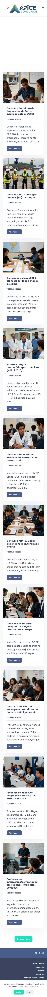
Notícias (40, 971)
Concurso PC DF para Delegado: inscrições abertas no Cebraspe (19, 626)
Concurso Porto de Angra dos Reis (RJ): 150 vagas (22, 196)
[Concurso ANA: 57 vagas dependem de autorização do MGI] (23, 520)
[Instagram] (36, 953)
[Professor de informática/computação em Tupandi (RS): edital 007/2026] (23, 858)
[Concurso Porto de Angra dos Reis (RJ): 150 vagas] (23, 173)
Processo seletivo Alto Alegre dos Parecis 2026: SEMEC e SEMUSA (21, 795)
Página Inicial (38, 964)
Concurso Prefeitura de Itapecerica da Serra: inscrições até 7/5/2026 (20, 111)
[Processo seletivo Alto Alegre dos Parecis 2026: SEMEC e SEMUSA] (23, 772)
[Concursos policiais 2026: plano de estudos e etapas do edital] (23, 257)
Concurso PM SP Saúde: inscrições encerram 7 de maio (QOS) (22, 457)
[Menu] (43, 8)
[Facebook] (43, 953)
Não (29, 992)
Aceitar (19, 992)
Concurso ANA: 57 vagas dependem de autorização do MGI (23, 543)
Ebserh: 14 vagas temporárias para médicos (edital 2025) (23, 367)
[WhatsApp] (39, 953)
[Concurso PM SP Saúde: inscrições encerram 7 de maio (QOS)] (23, 433)
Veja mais (15, 149)
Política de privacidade (34, 978)
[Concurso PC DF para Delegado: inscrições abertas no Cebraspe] (23, 602)
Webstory (40, 974)
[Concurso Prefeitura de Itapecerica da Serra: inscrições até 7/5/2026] (23, 87)
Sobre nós (40, 967)
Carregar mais (23, 939)
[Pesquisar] (8, 8)
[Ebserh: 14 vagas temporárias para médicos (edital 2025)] (23, 343)
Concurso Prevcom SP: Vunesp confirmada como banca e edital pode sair (22, 709)
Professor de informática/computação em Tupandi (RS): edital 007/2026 (22, 883)
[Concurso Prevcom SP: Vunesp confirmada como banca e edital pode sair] (23, 685)
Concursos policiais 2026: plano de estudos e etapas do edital (22, 280)
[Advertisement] (23, 47)
